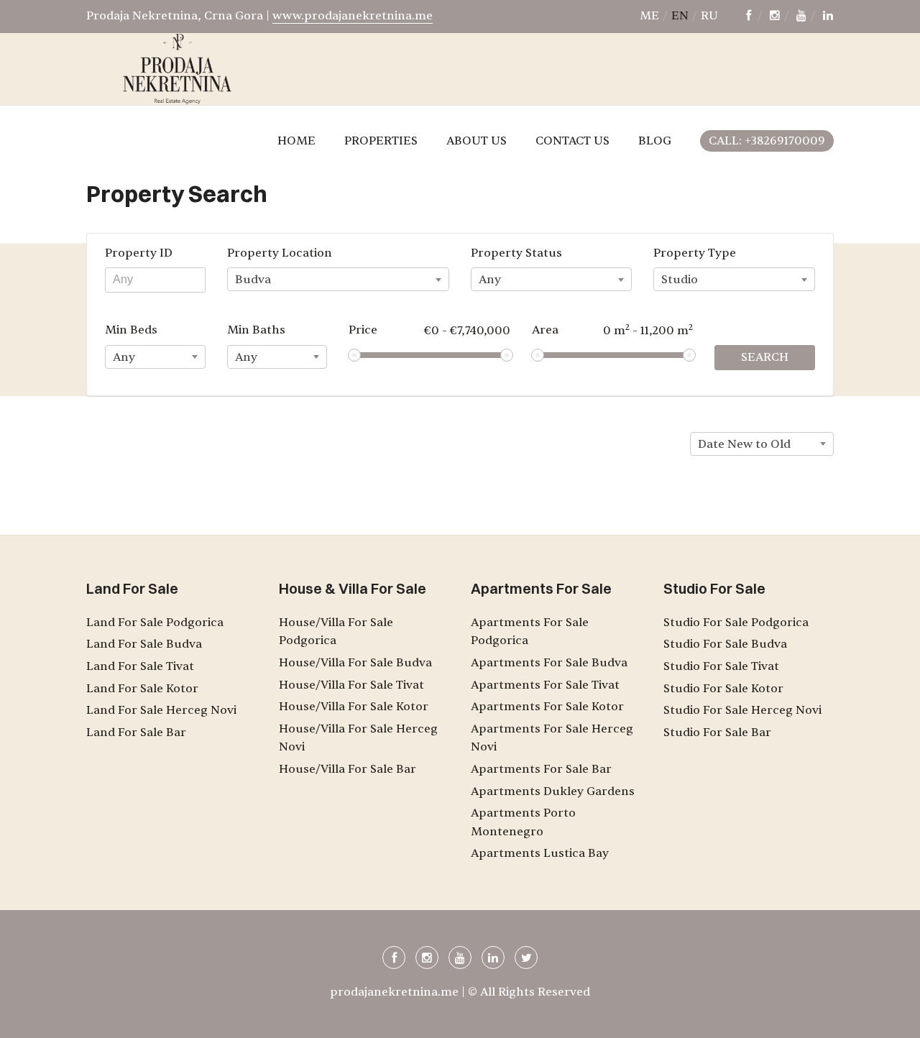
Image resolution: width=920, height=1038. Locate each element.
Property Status (516, 253)
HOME (296, 141)
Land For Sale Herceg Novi (161, 710)
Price (429, 330)
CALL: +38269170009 (767, 141)
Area (613, 329)
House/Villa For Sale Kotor (353, 706)
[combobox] (338, 279)
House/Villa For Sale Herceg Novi (358, 738)
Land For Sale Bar (136, 732)
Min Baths (256, 330)
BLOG (654, 141)
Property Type (694, 253)
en (680, 16)
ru (709, 16)
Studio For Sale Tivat (721, 666)
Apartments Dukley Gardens (553, 791)
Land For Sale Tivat (140, 666)
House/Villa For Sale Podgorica (336, 631)
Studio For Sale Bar (717, 732)
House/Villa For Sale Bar (347, 769)
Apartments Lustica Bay (540, 853)
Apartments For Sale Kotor (547, 706)
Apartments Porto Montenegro (523, 822)
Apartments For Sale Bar (541, 769)
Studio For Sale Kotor (723, 688)
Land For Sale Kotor (142, 688)
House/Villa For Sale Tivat (351, 685)
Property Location (279, 253)
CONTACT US (572, 141)
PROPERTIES (381, 141)
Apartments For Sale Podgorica (530, 631)
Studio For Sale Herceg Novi (742, 710)
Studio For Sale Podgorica (736, 622)
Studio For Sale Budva (725, 644)
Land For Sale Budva (144, 644)
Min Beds (131, 330)
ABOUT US (476, 141)
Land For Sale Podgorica (155, 622)
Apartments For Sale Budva (549, 663)
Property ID (138, 253)
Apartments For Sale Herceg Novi (552, 738)
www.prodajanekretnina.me (352, 16)
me (649, 16)
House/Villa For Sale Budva (355, 663)
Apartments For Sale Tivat (545, 685)
